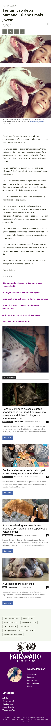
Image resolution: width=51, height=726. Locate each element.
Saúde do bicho (7, 477)
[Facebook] (4, 31)
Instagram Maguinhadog (37, 122)
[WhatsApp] (22, 31)
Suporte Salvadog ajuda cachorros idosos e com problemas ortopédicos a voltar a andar (24, 528)
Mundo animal (7, 421)
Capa (4, 587)
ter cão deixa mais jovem (13, 635)
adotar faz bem (28, 618)
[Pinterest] (16, 31)
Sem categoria (9, 6)
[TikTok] (25, 661)
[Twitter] (10, 31)
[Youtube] (33, 661)
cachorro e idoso (10, 626)
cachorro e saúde (26, 626)
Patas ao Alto (18, 421)
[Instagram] (21, 661)
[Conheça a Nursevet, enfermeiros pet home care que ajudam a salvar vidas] (25, 455)
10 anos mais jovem (11, 618)
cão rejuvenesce (10, 630)
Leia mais (7, 438)
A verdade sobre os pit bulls (18, 583)
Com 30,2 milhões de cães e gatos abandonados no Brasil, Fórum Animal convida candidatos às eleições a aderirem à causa (24, 413)
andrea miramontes (29, 622)
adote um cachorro (11, 622)
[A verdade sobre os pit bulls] (25, 569)
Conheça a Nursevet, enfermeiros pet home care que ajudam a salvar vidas (23, 472)
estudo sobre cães (26, 630)
